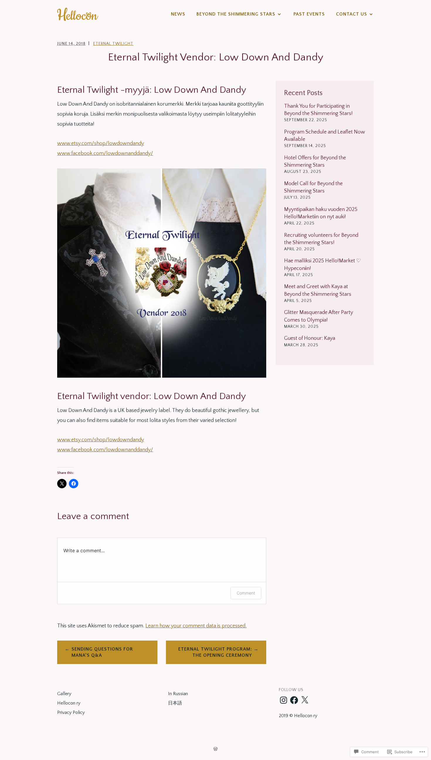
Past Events (309, 14)
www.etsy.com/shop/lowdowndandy (100, 143)
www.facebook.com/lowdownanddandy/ (105, 153)
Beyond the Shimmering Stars (235, 14)
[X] (304, 700)
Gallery (64, 693)
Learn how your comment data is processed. (196, 626)
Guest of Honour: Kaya (309, 338)
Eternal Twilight (113, 43)
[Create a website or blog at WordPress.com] (215, 749)
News (178, 14)
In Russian (178, 693)
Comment (246, 592)
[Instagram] (283, 700)
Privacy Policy (71, 712)
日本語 (175, 703)
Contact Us (351, 14)
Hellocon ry (68, 703)
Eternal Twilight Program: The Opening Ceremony (215, 652)
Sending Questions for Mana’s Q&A (102, 652)
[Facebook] (294, 700)
